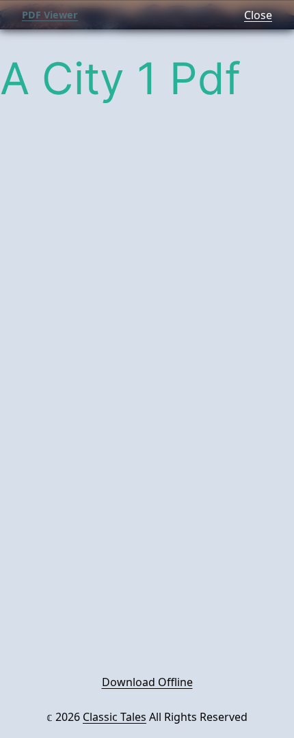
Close (258, 15)
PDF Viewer (50, 14)
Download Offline (147, 682)
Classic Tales (114, 716)
